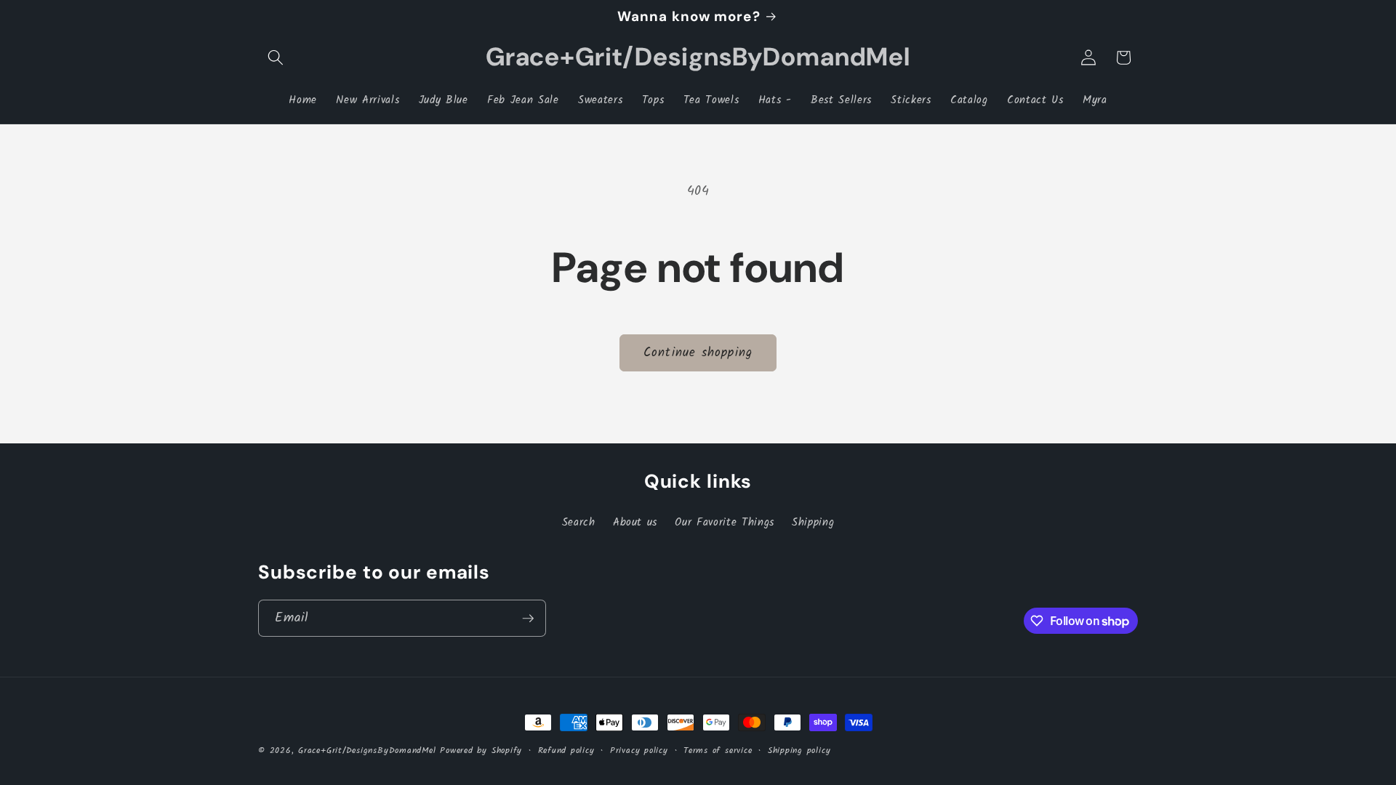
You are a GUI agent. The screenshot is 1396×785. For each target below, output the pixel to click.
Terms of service (717, 750)
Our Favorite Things (724, 522)
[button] (275, 57)
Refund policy (566, 750)
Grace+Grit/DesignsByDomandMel (367, 750)
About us (635, 522)
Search (578, 522)
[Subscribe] (527, 618)
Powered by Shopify (481, 750)
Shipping (813, 522)
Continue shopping (698, 353)
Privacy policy (639, 750)
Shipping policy (799, 750)
